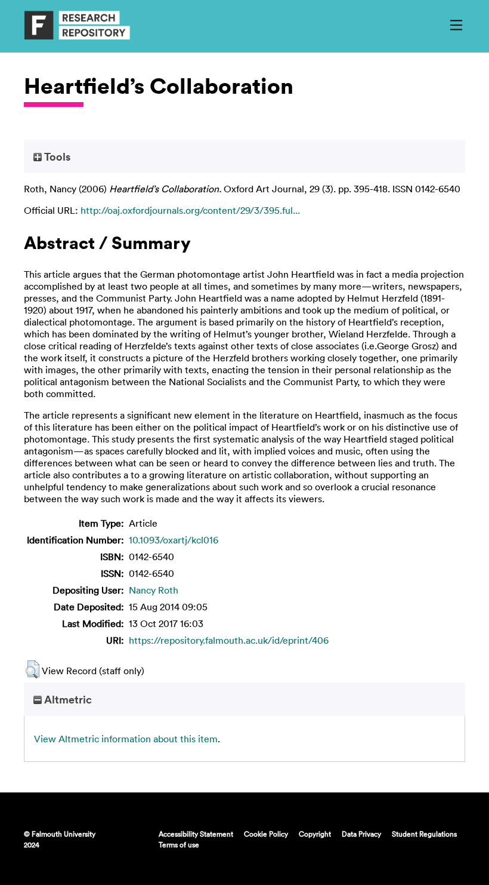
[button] (32, 669)
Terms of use (179, 844)
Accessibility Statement (196, 833)
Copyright (315, 833)
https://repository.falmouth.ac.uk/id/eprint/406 (229, 640)
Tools (56, 156)
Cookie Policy (266, 833)
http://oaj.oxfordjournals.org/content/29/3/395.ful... (190, 210)
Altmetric (67, 699)
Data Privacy (361, 833)
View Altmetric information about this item (126, 739)
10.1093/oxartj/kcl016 (173, 540)
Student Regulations (424, 833)
